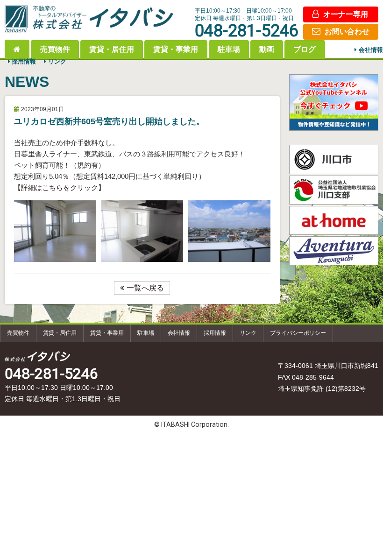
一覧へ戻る (145, 288)
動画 (266, 49)
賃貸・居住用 (111, 49)
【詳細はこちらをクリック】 (59, 187)
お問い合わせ (347, 31)
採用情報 (24, 62)
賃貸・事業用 (175, 49)
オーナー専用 (345, 14)
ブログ (304, 49)
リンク (57, 62)
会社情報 (371, 50)
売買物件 (55, 49)
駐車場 (229, 49)
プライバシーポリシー (298, 333)
